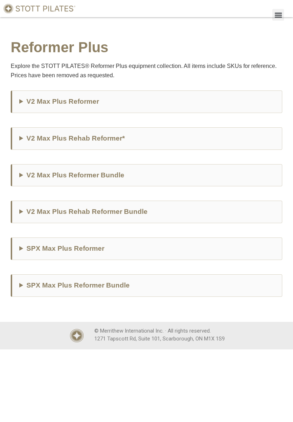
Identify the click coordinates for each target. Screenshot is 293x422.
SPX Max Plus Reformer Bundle (78, 285)
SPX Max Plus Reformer (65, 248)
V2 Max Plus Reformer (62, 101)
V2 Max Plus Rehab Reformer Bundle (87, 211)
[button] (278, 15)
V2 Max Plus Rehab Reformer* (75, 138)
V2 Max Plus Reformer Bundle (75, 175)
